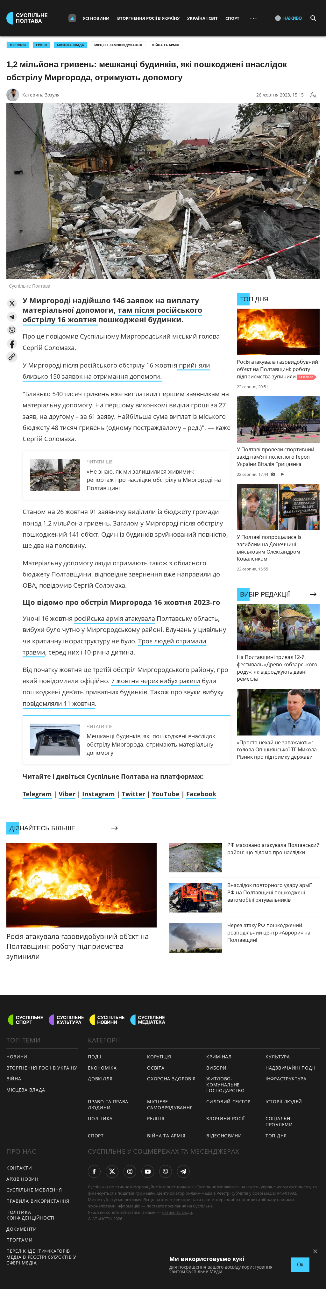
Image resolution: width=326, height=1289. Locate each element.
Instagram (98, 794)
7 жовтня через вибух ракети (155, 681)
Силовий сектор (228, 1102)
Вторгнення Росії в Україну (148, 18)
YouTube (166, 794)
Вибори (216, 1068)
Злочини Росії (225, 1118)
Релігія (156, 1118)
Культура (278, 1057)
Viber (67, 794)
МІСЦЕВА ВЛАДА (70, 45)
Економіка (102, 1068)
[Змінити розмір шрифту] (313, 95)
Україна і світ (202, 18)
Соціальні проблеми (279, 1121)
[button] (12, 303)
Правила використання (37, 1201)
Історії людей (284, 1102)
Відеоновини (224, 1136)
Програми (19, 1240)
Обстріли (18, 45)
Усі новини (96, 18)
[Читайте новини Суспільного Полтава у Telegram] (183, 1171)
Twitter (133, 794)
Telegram (37, 794)
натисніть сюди (177, 1212)
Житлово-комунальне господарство (225, 1084)
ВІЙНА (13, 1079)
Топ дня (276, 1136)
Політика (100, 1118)
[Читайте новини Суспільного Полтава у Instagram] (130, 1171)
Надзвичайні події (290, 1068)
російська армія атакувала (114, 618)
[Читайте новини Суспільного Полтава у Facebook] (94, 1171)
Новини (16, 1057)
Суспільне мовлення (34, 1190)
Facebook (201, 794)
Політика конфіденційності (30, 1215)
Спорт (232, 18)
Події (95, 1057)
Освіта (155, 1068)
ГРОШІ (41, 45)
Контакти (19, 1168)
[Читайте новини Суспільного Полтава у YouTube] (147, 1171)
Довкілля (100, 1079)
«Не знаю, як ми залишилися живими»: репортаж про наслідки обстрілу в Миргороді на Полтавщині (154, 480)
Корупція (159, 1057)
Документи (21, 1229)
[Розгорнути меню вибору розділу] (72, 18)
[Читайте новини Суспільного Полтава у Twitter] (112, 1171)
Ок (300, 1264)
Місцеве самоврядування (118, 45)
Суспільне (203, 1206)
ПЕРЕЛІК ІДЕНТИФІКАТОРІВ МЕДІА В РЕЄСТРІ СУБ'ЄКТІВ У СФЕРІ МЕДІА (41, 1257)
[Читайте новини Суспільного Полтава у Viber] (165, 1171)
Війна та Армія (165, 45)
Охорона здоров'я (171, 1079)
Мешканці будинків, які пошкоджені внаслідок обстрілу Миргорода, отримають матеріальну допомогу (151, 744)
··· (253, 18)
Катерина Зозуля (41, 95)
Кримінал (219, 1057)
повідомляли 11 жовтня (59, 703)
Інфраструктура (286, 1079)
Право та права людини (108, 1105)
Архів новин (22, 1179)
